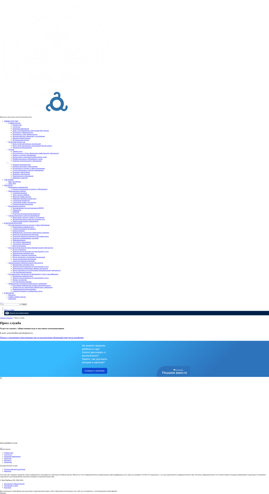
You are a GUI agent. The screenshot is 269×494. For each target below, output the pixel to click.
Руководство (17, 125)
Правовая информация (21, 129)
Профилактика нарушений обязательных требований (27, 283)
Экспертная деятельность (22, 244)
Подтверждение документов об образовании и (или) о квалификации (33, 274)
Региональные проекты (16, 206)
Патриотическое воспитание (23, 204)
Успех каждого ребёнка (21, 195)
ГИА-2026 (12, 183)
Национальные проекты (17, 191)
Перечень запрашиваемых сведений (25, 238)
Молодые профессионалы (22, 197)
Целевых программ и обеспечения (25, 166)
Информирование (19, 240)
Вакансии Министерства (21, 138)
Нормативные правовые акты (23, 227)
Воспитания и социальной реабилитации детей (30, 157)
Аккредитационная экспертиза (24, 261)
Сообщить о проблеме (94, 371)
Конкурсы (7, 458)
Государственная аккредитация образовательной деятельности (30, 248)
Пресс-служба (9, 310)
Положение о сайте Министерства (25, 134)
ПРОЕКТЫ (8, 185)
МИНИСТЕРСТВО (11, 121)
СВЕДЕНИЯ (8, 180)
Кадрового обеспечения (21, 172)
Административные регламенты (24, 229)
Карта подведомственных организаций (27, 144)
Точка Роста (17, 210)
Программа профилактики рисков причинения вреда (32, 285)
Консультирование (19, 246)
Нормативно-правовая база (18, 187)
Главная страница (6, 318)
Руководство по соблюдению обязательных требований (32, 287)
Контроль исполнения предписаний (25, 234)
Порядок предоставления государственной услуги (31, 251)
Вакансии (7, 471)
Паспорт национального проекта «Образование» (30, 189)
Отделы (11, 149)
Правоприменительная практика (24, 289)
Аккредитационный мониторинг (24, 259)
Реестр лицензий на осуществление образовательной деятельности (37, 270)
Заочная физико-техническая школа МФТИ (28, 208)
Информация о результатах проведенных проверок (31, 232)
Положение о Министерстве (23, 132)
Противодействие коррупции (14, 469)
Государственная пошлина (22, 272)
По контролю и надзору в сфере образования (29, 168)
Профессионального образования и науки (28, 159)
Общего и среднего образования (24, 155)
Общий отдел (17, 151)
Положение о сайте (11, 486)
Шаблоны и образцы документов (24, 255)
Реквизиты (12, 299)
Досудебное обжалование (22, 242)
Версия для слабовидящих (19, 313)
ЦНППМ (16, 212)
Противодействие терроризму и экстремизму (29, 136)
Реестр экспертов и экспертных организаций (29, 257)
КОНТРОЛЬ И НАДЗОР (13, 223)
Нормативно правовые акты (23, 276)
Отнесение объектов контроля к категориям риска (31, 236)
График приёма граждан (17, 297)
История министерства (21, 140)
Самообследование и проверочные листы (27, 291)
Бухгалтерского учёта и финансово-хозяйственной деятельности (36, 153)
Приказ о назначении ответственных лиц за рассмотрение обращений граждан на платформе (42, 337)
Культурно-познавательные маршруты (26, 214)
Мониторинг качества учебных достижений (28, 217)
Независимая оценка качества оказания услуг (29, 219)
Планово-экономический (22, 164)
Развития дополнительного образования (27, 161)
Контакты (11, 295)
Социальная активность (21, 200)
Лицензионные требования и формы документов (30, 268)
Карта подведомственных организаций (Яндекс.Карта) (32, 146)
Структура (16, 127)
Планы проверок (19, 231)
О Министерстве (14, 123)
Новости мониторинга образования (25, 221)
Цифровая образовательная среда (24, 198)
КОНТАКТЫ (9, 293)
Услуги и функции (19, 249)
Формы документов (20, 280)
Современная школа (20, 193)
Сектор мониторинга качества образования (28, 170)
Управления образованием (22, 147)
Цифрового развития (20, 178)
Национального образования (23, 176)
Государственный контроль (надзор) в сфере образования (28, 225)
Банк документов (14, 181)
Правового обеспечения (21, 174)
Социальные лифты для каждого (24, 202)
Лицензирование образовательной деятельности (25, 263)
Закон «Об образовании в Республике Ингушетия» (31, 130)
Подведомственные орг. (17, 142)
